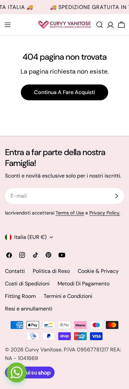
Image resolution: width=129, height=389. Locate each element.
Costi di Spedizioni (27, 283)
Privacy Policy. (104, 213)
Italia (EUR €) (30, 237)
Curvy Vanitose (43, 349)
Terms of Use (70, 213)
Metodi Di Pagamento (83, 283)
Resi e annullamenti (28, 308)
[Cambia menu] (7, 24)
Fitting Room (20, 296)
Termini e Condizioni (68, 296)
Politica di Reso (51, 271)
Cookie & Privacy (98, 271)
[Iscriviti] (116, 196)
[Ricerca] (99, 24)
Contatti (15, 271)
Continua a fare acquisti (64, 92)
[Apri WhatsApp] (16, 372)
